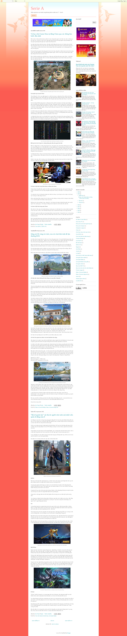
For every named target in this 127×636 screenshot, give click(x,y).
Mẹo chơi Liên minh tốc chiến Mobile (84, 268)
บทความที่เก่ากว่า (68, 620)
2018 (79, 204)
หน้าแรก (33, 15)
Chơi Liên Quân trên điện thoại (41, 615)
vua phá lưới (78, 280)
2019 (79, 193)
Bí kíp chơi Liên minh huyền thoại (83, 223)
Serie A (37, 8)
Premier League (79, 270)
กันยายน (81, 200)
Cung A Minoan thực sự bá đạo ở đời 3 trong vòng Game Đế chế (89, 179)
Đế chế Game (79, 242)
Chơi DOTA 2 (38, 226)
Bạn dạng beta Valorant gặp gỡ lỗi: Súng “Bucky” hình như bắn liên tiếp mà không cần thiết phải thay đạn (89, 123)
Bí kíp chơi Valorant (80, 225)
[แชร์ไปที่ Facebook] (59, 224)
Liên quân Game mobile (81, 257)
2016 (79, 208)
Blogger (68, 633)
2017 (79, 206)
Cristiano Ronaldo (79, 238)
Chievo (77, 230)
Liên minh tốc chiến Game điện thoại (84, 255)
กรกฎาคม (81, 202)
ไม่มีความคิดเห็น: (48, 224)
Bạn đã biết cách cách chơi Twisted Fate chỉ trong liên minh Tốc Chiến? (89, 93)
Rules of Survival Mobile (40, 407)
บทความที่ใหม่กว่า (36, 620)
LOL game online (79, 263)
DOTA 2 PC (44, 226)
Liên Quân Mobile (52, 615)
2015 (79, 210)
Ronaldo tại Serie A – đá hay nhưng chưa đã (88, 103)
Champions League (80, 227)
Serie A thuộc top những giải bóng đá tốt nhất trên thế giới (88, 132)
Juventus (78, 251)
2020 (79, 192)
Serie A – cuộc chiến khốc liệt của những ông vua (88, 141)
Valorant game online (80, 278)
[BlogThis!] (56, 224)
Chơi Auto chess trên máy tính (82, 232)
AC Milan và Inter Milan (81, 219)
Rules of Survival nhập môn (52, 407)
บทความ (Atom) (55, 624)
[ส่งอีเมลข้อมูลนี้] (54, 224)
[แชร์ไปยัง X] (57, 224)
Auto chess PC (79, 221)
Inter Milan (78, 249)
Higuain (77, 247)
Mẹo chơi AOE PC (80, 265)
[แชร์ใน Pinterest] (60, 224)
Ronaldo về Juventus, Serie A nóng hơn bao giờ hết (88, 113)
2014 (79, 212)
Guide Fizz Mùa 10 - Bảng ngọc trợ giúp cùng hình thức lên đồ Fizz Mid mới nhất (89, 151)
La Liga (77, 253)
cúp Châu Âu (79, 240)
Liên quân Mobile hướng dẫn (82, 261)
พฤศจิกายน (81, 195)
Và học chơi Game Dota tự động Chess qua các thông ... (85, 198)
